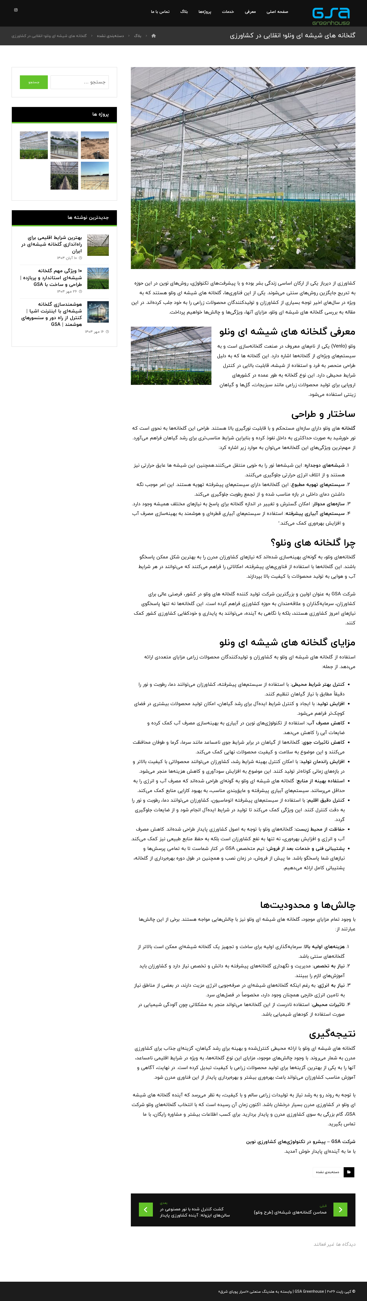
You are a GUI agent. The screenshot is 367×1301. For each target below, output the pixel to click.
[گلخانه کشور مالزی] (64, 145)
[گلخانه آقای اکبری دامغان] (34, 145)
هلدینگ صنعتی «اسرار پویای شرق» (246, 1291)
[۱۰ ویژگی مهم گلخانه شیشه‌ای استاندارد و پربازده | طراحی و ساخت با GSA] (98, 278)
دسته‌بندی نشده (327, 1172)
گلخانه (348, 428)
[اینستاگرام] (16, 10)
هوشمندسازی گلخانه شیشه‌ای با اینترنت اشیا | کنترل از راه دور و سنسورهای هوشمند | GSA (51, 314)
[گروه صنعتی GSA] (331, 16)
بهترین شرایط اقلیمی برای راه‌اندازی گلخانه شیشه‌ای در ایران (51, 244)
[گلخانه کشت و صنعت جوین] (64, 175)
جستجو (33, 82)
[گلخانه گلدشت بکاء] (95, 175)
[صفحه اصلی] (154, 36)
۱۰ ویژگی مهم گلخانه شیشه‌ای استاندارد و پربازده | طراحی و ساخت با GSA (51, 278)
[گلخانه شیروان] (95, 145)
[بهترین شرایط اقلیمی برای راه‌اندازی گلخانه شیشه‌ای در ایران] (98, 245)
